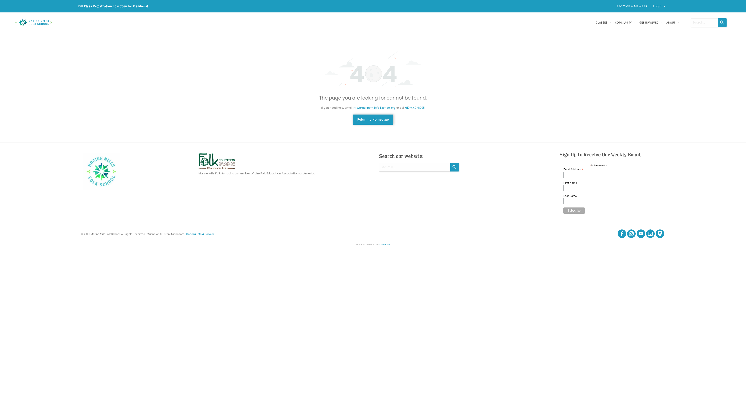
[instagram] (631, 234)
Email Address (573, 169)
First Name (570, 182)
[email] (650, 234)
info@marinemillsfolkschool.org (374, 108)
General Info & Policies (200, 234)
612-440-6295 (415, 108)
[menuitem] (632, 6)
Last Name (570, 195)
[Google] (660, 234)
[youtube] (641, 234)
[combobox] (704, 22)
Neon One (384, 244)
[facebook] (622, 234)
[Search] (722, 22)
